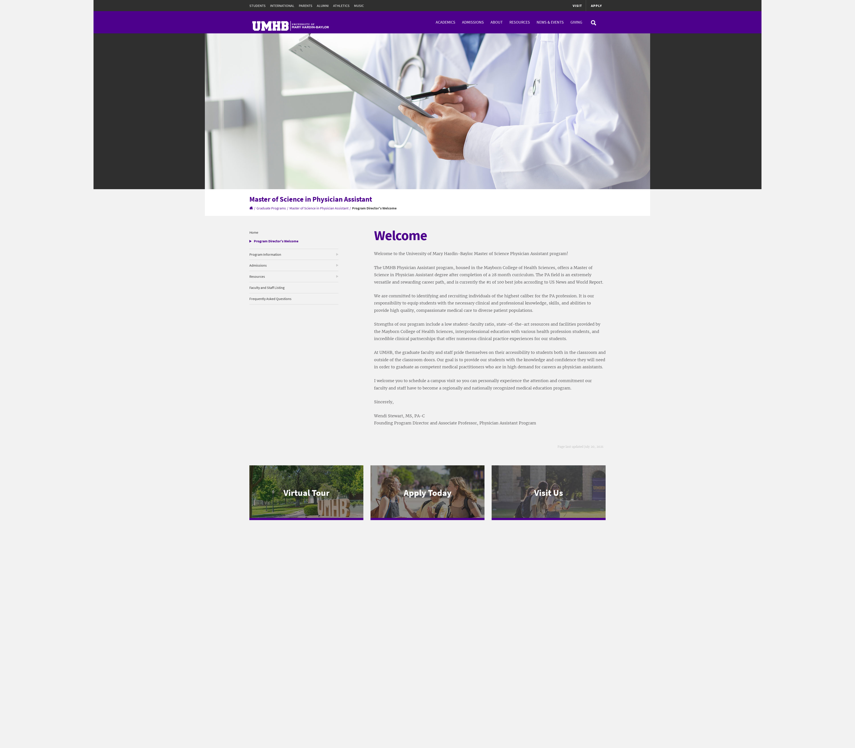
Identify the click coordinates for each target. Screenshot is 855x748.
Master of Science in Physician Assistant (318, 208)
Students (257, 5)
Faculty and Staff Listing (267, 287)
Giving (576, 22)
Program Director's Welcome (276, 241)
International (282, 5)
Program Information (265, 254)
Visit (577, 5)
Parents (305, 5)
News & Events (550, 22)
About (497, 22)
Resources (519, 22)
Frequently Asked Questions (270, 298)
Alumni (323, 5)
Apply (596, 5)
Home (253, 232)
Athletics (341, 5)
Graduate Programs (271, 208)
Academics (445, 22)
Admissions (473, 22)
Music (359, 5)
